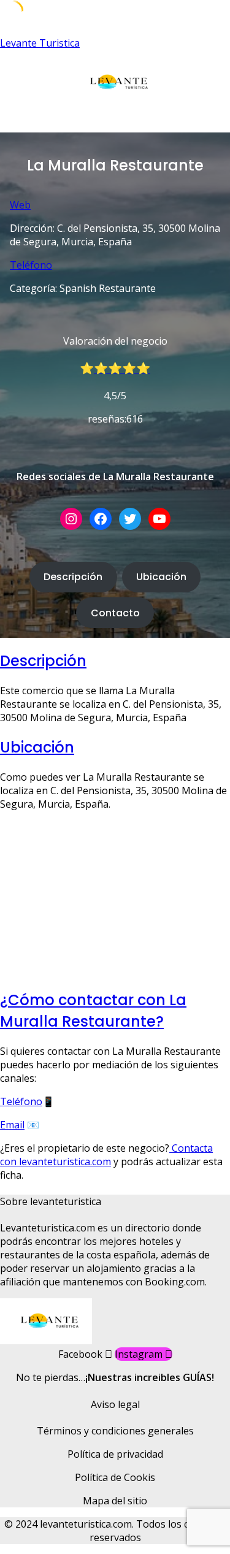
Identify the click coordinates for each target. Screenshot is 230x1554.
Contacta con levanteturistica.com (106, 1154)
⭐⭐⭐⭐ (122, 368)
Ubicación (161, 577)
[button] (115, 120)
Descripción (73, 577)
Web (20, 205)
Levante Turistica (40, 43)
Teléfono (31, 265)
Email (12, 1124)
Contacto (115, 613)
